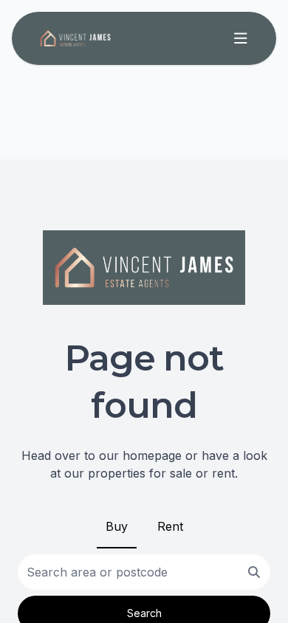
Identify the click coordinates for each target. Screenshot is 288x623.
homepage (152, 455)
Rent (170, 526)
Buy (117, 526)
